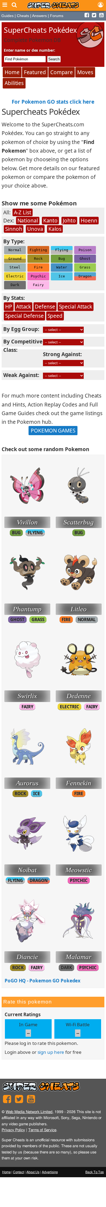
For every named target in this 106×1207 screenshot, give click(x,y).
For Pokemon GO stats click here (53, 101)
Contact (18, 1172)
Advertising (50, 1172)
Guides (7, 16)
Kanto (50, 220)
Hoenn (89, 220)
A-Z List (22, 212)
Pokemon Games (53, 430)
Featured (35, 72)
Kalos (55, 228)
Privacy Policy (13, 1130)
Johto (69, 220)
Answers (39, 16)
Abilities (14, 83)
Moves (85, 72)
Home (12, 72)
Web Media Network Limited (29, 1112)
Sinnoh (13, 228)
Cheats (23, 16)
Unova (35, 228)
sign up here (51, 1052)
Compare (61, 72)
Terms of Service (42, 1130)
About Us (32, 1172)
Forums (56, 16)
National (27, 220)
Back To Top (94, 1172)
